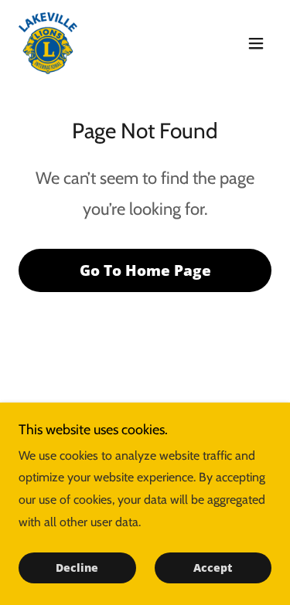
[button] (256, 43)
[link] (48, 43)
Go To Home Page (145, 270)
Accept (212, 568)
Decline (77, 568)
